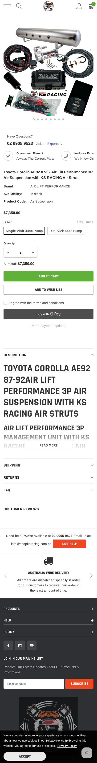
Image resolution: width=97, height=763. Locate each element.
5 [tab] (51, 119)
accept (25, 756)
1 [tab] (34, 119)
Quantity (9, 243)
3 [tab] (42, 119)
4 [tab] (46, 119)
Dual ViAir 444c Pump (65, 231)
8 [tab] (63, 119)
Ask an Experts (48, 144)
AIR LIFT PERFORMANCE (50, 186)
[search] (19, 6)
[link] (8, 645)
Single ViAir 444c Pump (24, 231)
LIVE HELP (69, 543)
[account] (79, 6)
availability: (13, 194)
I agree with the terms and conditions (36, 303)
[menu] (7, 6)
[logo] (48, 6)
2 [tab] (38, 119)
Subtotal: (10, 264)
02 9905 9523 (20, 143)
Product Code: (15, 201)
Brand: (9, 186)
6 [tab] (55, 119)
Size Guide (85, 222)
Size (8, 222)
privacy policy (67, 745)
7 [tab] (59, 119)
